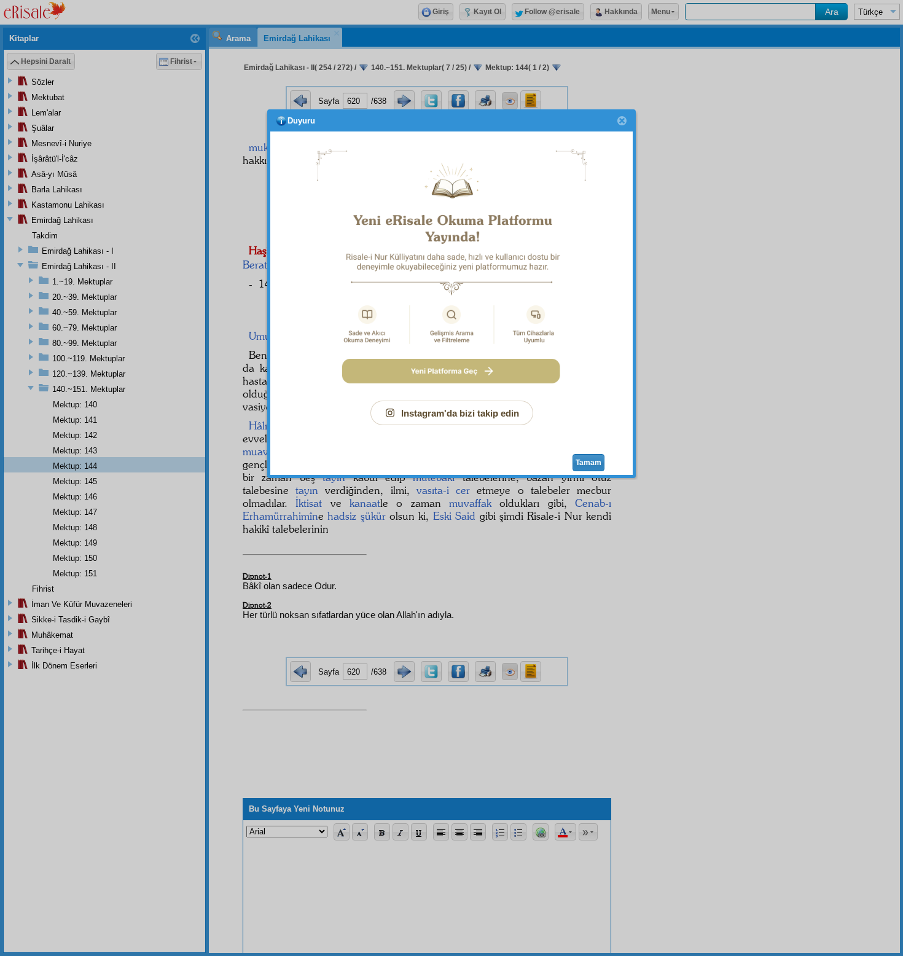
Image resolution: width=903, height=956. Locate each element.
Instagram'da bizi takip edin (460, 413)
